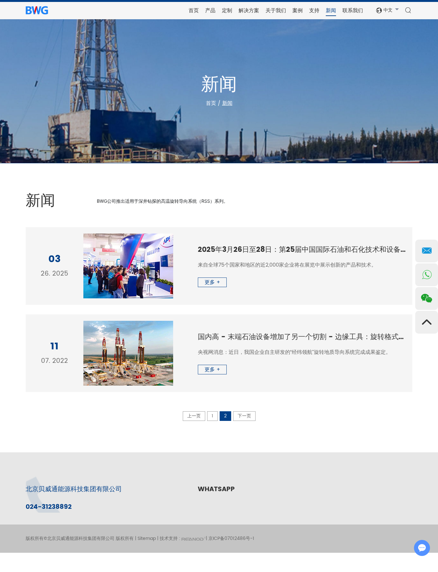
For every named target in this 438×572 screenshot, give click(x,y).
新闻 (331, 10)
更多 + (212, 282)
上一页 (194, 416)
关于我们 (275, 10)
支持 (314, 10)
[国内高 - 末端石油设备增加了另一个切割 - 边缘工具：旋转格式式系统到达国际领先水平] (128, 353)
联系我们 (352, 10)
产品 (210, 10)
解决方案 (249, 10)
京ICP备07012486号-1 (231, 538)
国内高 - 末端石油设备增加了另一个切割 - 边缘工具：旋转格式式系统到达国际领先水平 (302, 337)
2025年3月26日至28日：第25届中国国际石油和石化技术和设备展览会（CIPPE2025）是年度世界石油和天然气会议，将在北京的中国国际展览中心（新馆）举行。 (302, 250)
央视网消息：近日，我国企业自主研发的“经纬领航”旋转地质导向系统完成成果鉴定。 (294, 352)
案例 (297, 10)
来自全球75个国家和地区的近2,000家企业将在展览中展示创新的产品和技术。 (287, 265)
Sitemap (147, 538)
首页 (194, 10)
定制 (227, 10)
